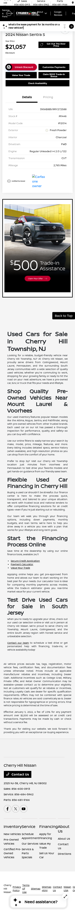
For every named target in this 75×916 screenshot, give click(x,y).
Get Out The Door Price (56, 44)
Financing (48, 826)
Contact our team (18, 642)
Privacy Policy (17, 888)
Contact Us (20, 774)
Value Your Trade (21, 75)
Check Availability (37, 83)
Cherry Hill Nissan (7, 889)
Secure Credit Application (25, 560)
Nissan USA (67, 888)
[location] (73, 2)
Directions (64, 854)
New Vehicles (12, 834)
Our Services (30, 843)
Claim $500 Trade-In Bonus (54, 75)
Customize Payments (53, 67)
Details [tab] (27, 97)
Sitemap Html (46, 888)
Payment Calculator (22, 564)
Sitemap (35, 888)
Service (28, 826)
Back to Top (63, 316)
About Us (63, 829)
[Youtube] (24, 809)
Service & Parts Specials (28, 853)
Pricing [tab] (48, 97)
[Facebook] (7, 809)
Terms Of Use (25, 889)
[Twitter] (15, 809)
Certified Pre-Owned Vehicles (12, 853)
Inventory (13, 826)
